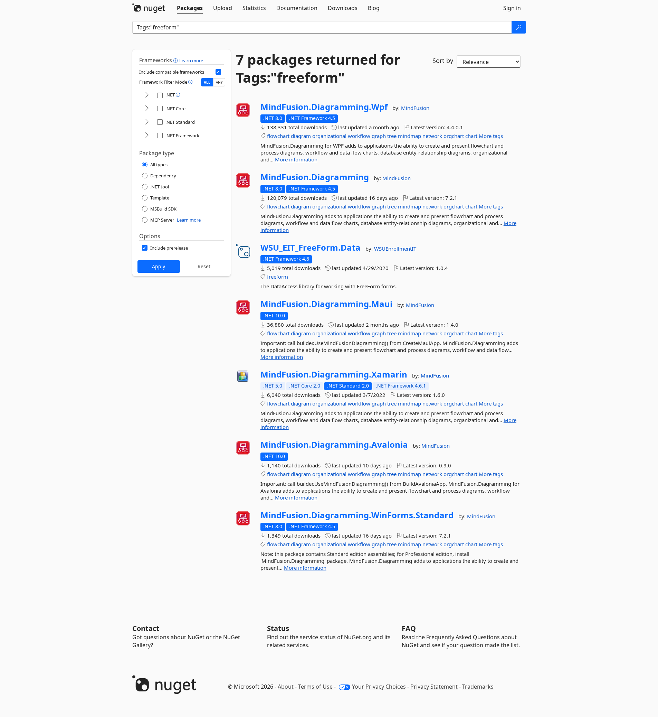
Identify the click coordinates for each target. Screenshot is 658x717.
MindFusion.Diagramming (314, 177)
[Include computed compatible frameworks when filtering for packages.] (218, 71)
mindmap (409, 135)
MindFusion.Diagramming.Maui (326, 304)
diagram (301, 135)
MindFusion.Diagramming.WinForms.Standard (357, 515)
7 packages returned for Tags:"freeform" (318, 68)
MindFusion (415, 107)
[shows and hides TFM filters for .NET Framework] (146, 135)
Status (278, 628)
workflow (359, 135)
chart (471, 135)
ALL (207, 82)
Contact (145, 628)
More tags (491, 135)
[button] (176, 60)
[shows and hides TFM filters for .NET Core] (146, 108)
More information (296, 159)
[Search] (519, 27)
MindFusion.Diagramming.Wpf (324, 107)
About (286, 686)
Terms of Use (315, 686)
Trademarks (478, 686)
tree (392, 135)
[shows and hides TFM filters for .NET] (146, 95)
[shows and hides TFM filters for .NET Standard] (146, 122)
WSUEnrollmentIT (395, 248)
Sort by (442, 60)
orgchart (454, 135)
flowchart (278, 135)
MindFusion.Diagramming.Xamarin (333, 374)
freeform (277, 276)
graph (379, 135)
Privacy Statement (434, 686)
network (432, 135)
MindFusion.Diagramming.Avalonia (334, 444)
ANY (219, 82)
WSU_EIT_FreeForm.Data (310, 247)
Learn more (191, 60)
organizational (329, 135)
